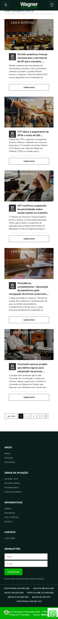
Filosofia (8, 457)
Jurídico (8, 521)
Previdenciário (11, 487)
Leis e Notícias (11, 517)
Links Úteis (9, 538)
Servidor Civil (11, 478)
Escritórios (9, 462)
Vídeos (7, 508)
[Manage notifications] (6, 612)
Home (7, 453)
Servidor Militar (12, 483)
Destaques (9, 512)
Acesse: (41, 614)
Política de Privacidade (19, 614)
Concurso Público (13, 491)
